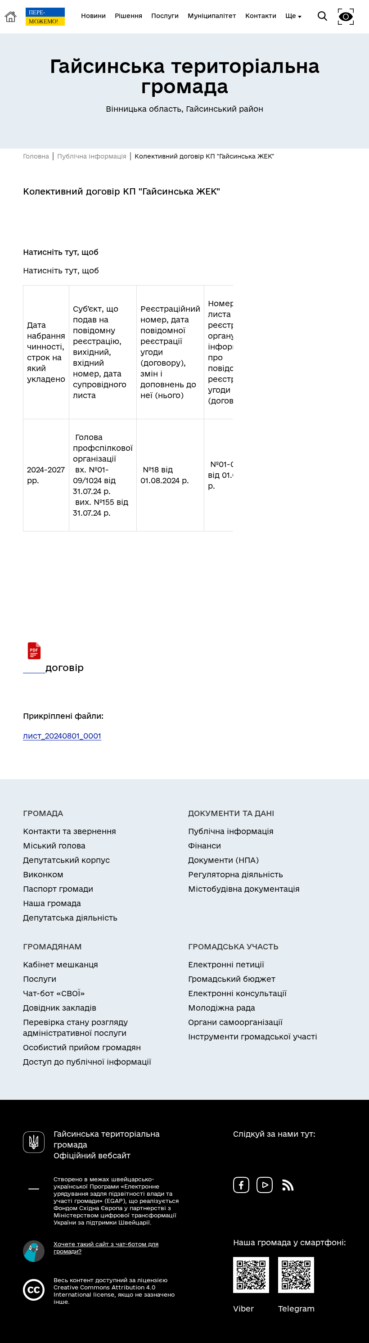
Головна (36, 156)
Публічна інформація (91, 156)
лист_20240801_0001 (62, 735)
